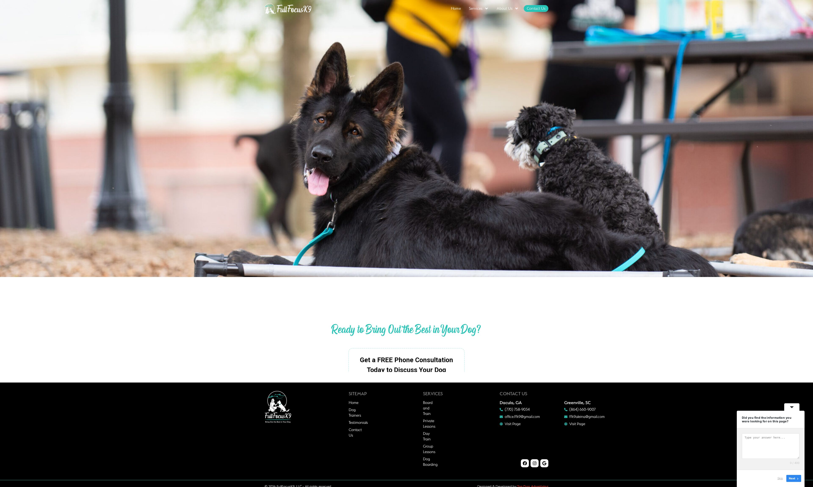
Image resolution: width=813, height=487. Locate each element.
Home (456, 8)
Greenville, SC (577, 402)
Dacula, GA (511, 402)
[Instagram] (535, 463)
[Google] (544, 463)
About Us (504, 8)
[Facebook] (525, 463)
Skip (780, 478)
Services (476, 8)
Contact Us (536, 8)
